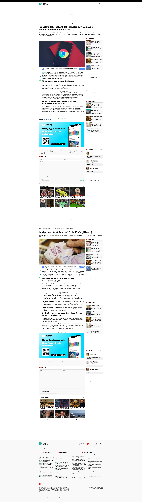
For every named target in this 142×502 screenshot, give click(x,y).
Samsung (51, 92)
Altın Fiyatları (61, 3)
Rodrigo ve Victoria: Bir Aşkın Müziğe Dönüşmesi (94, 157)
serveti (75, 483)
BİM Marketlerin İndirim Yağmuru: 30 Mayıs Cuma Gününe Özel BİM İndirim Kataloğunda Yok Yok (95, 455)
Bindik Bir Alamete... (91, 171)
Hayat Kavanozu (90, 164)
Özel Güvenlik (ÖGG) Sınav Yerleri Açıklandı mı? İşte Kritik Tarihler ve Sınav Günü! (79, 478)
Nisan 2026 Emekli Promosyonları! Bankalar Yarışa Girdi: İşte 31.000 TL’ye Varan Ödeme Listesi (79, 464)
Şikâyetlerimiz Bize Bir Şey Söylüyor (78, 454)
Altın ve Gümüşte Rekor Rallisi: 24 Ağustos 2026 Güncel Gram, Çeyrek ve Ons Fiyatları (62, 477)
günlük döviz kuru (64, 483)
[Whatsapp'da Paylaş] (40, 80)
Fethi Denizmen (93, 153)
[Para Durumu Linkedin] (46, 448)
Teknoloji (82, 3)
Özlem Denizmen (93, 160)
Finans (70, 3)
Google (44, 72)
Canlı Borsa (91, 3)
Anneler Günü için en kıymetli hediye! (95, 476)
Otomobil (74, 3)
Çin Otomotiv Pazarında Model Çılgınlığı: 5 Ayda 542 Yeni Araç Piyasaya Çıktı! (61, 459)
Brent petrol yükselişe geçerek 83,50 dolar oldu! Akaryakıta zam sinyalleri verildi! (95, 471)
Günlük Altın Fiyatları (55, 483)
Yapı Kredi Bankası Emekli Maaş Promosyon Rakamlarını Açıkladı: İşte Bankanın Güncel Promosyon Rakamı (78, 468)
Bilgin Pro (101, 488)
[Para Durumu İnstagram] (44, 448)
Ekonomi (66, 3)
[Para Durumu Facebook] (39, 448)
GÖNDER (82, 180)
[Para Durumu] (43, 4)
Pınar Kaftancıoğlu (94, 168)
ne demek (70, 483)
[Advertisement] (33, 24)
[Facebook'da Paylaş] (40, 70)
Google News (64, 68)
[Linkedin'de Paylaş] (40, 76)
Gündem (96, 3)
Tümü (101, 149)
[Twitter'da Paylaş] (40, 73)
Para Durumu (42, 23)
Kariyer (87, 3)
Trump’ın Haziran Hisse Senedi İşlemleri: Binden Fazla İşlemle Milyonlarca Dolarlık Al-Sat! (45, 470)
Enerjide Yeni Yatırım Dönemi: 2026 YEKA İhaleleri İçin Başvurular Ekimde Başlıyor (78, 460)
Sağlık (78, 3)
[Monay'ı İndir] (62, 135)
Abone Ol (82, 69)
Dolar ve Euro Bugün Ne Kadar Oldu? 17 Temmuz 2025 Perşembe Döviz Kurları (79, 472)
